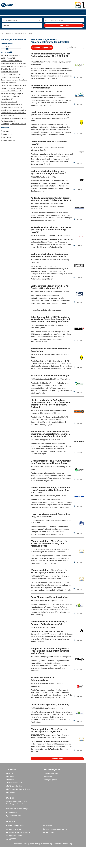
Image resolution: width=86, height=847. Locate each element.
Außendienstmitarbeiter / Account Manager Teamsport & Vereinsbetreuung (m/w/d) (51, 229)
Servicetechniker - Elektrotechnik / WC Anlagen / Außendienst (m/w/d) (50, 622)
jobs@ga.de (13, 812)
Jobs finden (64, 25)
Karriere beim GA (15, 829)
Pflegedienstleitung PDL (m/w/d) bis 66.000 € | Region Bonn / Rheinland (49, 571)
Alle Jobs (9, 773)
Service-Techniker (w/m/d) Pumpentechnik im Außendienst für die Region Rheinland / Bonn (51, 490)
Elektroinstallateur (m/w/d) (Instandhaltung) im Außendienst (50, 515)
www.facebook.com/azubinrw (56, 829)
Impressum (18, 844)
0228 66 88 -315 (15, 816)
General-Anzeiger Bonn (14, 826)
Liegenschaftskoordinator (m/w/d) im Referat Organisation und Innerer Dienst (51, 462)
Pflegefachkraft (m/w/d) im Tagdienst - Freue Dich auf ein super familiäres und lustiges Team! (50, 650)
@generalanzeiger (15, 835)
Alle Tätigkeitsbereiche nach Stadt (18, 789)
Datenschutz (33, 844)
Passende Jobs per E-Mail (42, 47)
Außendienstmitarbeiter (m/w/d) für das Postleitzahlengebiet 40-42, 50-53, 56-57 (50, 56)
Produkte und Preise (51, 773)
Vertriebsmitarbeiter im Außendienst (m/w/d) (49, 142)
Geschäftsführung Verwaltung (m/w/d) (50, 597)
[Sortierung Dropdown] (80, 47)
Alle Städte (10, 776)
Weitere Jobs (57, 759)
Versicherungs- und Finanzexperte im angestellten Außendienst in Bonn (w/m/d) (51, 113)
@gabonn (12, 839)
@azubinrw (50, 832)
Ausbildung (10, 792)
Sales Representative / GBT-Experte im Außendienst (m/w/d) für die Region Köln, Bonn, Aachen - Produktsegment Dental (51, 319)
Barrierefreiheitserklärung (63, 844)
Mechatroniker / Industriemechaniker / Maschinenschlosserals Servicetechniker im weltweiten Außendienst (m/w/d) (51, 434)
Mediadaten (48, 776)
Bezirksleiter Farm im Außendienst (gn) (50, 375)
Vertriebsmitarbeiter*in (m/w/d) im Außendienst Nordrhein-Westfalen (50, 287)
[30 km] (7, 49)
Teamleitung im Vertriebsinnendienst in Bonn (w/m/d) (50, 349)
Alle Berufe (10, 780)
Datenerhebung (46, 844)
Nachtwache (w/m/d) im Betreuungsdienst (42, 678)
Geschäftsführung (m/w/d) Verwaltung (50, 704)
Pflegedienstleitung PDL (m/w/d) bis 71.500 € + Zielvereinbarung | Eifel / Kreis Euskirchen (49, 543)
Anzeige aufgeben (50, 780)
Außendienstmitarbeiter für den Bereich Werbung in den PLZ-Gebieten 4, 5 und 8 (51, 199)
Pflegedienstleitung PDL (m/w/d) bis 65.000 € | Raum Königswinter (49, 730)
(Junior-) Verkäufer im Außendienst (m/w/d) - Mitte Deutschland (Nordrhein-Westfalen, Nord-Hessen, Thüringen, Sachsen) (50, 403)
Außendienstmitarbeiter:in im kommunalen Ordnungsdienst (51, 86)
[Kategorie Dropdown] (40, 20)
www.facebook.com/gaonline (19, 832)
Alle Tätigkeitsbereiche (14, 786)
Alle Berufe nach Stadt (14, 783)
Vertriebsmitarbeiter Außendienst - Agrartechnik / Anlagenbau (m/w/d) (48, 172)
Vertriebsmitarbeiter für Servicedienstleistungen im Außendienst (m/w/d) (50, 255)
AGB (25, 844)
